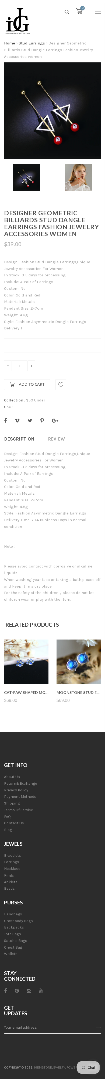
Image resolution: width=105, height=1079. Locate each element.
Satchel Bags (15, 940)
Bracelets (12, 855)
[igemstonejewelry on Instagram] (29, 991)
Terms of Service (18, 810)
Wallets (11, 954)
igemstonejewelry (49, 1067)
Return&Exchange (20, 783)
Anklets (11, 882)
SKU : (8, 406)
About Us (12, 777)
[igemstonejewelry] (17, 21)
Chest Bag (13, 947)
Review (56, 439)
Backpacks (14, 927)
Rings (9, 875)
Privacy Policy (16, 790)
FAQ (7, 816)
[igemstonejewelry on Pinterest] (17, 991)
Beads (9, 888)
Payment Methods (20, 796)
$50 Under (35, 400)
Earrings (11, 862)
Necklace (12, 868)
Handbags (13, 914)
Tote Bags (12, 934)
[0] (79, 12)
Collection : (14, 400)
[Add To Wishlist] (60, 384)
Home (9, 43)
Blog (8, 830)
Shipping (12, 803)
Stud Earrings (32, 43)
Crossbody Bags (18, 921)
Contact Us (14, 823)
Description (19, 439)
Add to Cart (31, 385)
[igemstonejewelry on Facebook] (5, 991)
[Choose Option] (26, 671)
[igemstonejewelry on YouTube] (41, 991)
